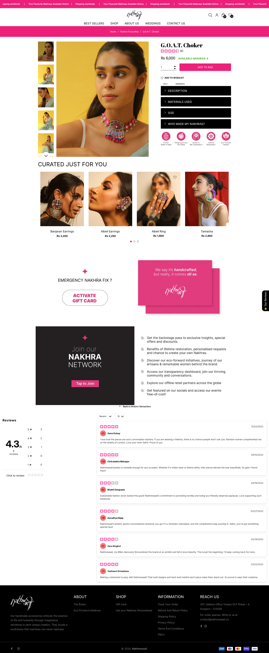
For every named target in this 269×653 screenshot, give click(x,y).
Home (113, 31)
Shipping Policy (167, 616)
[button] (35, 429)
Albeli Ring (159, 231)
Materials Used (179, 101)
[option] (62, 207)
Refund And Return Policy (173, 610)
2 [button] (134, 241)
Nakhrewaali (139, 648)
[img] (170, 51)
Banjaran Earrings (62, 231)
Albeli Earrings (110, 231)
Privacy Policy (166, 622)
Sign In (217, 15)
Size (170, 112)
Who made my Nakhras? (186, 124)
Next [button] (46, 156)
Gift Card (121, 604)
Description (177, 90)
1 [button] (131, 241)
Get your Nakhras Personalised (134, 610)
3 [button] (138, 241)
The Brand (80, 604)
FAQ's (161, 634)
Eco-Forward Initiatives (87, 610)
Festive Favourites (129, 31)
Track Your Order (168, 604)
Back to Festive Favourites (136, 406)
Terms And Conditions (171, 628)
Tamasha (207, 231)
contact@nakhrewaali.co (214, 619)
